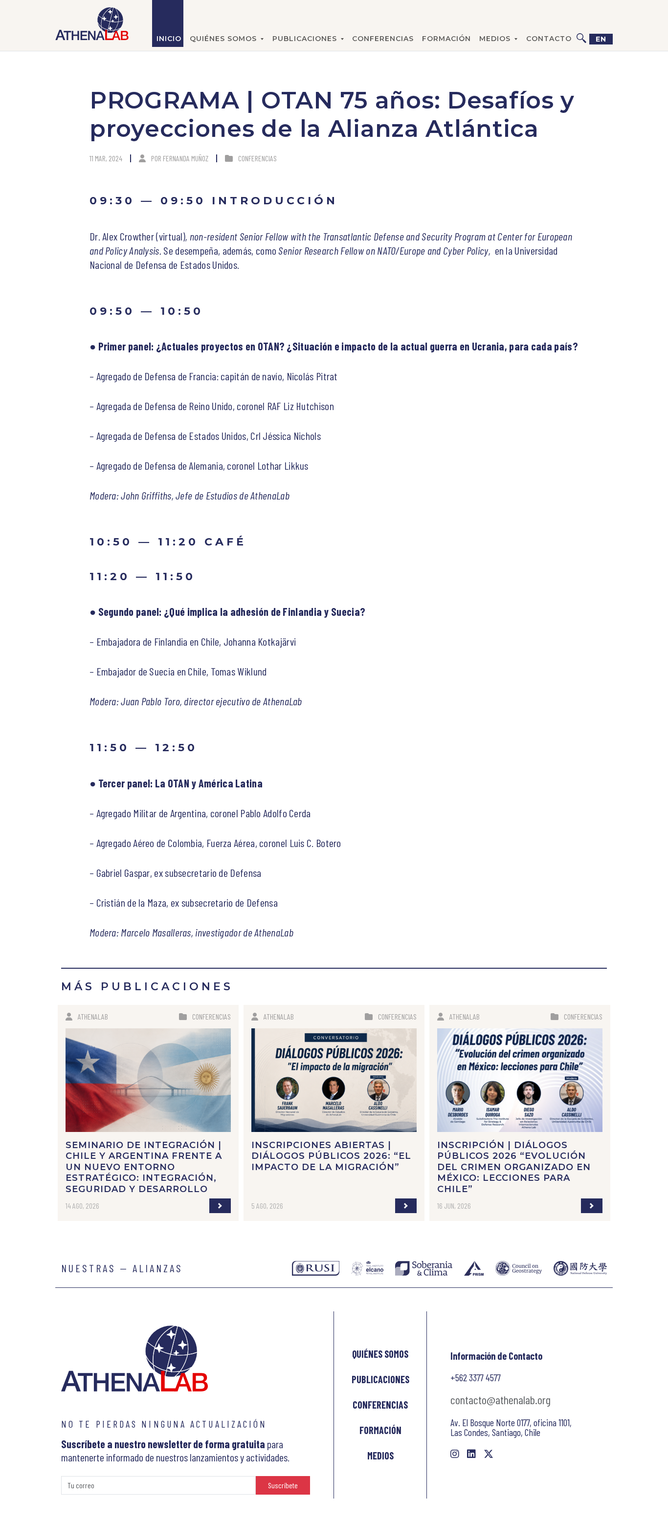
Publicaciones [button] (304, 38)
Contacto (549, 38)
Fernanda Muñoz (185, 158)
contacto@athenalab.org (500, 1399)
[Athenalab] (92, 23)
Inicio (168, 38)
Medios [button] (495, 38)
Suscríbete (283, 1485)
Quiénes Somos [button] (223, 38)
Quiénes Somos (380, 1354)
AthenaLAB (93, 1016)
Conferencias (383, 38)
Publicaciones (380, 1379)
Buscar (581, 23)
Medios (380, 1455)
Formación (446, 38)
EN (601, 39)
